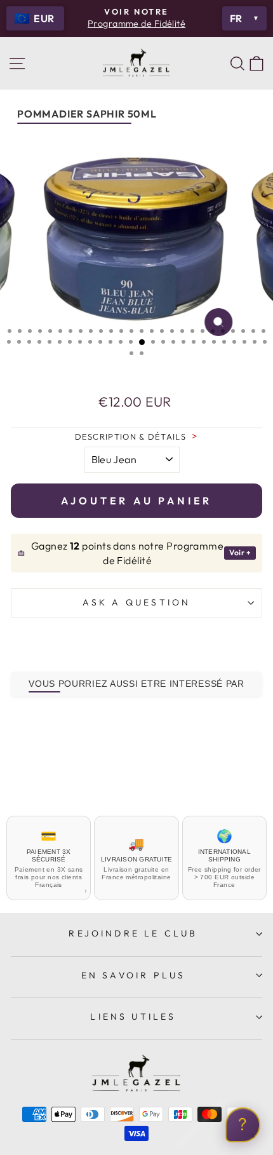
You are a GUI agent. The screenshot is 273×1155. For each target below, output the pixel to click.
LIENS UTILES (133, 1016)
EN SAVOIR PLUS (133, 975)
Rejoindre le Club (133, 933)
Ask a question (137, 602)
